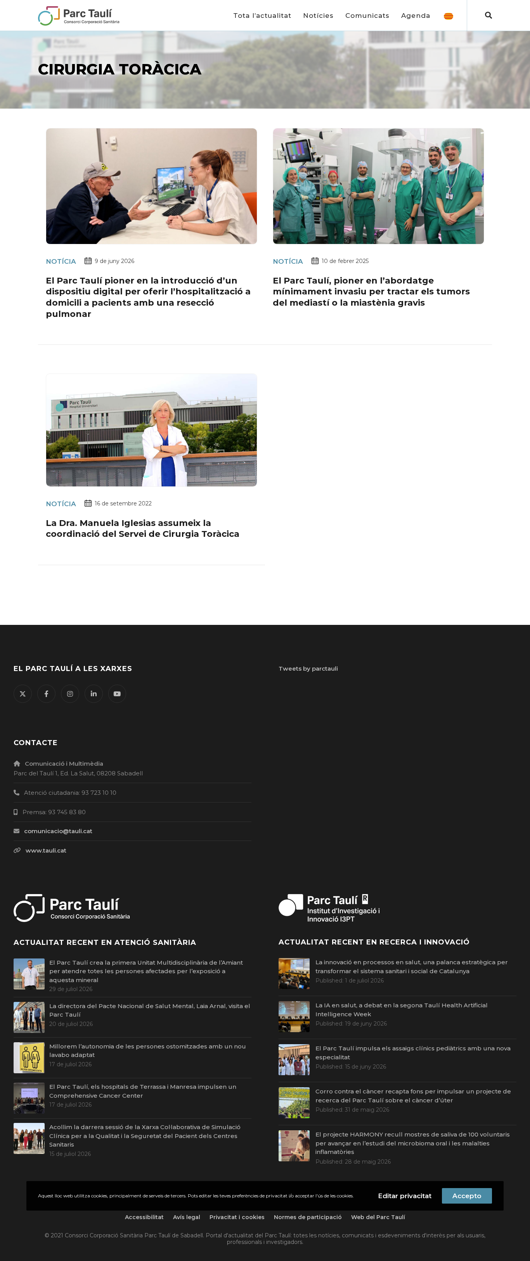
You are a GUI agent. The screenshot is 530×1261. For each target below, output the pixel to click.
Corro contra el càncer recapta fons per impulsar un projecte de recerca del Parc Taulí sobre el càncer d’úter (413, 1096)
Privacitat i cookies (237, 1217)
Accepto (467, 1196)
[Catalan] (448, 15)
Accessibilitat (144, 1217)
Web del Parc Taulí (378, 1217)
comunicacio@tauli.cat (58, 831)
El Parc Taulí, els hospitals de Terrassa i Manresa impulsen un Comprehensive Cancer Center (142, 1091)
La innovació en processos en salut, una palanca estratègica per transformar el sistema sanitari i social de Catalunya (411, 966)
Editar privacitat (404, 1196)
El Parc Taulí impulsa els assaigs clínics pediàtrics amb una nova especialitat (413, 1053)
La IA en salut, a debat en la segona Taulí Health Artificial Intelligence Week (401, 1010)
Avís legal (186, 1217)
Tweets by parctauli (308, 668)
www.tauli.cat (46, 850)
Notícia (61, 261)
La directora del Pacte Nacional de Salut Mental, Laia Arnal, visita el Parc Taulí (149, 1010)
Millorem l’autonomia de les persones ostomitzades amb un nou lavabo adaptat (147, 1051)
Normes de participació (308, 1217)
